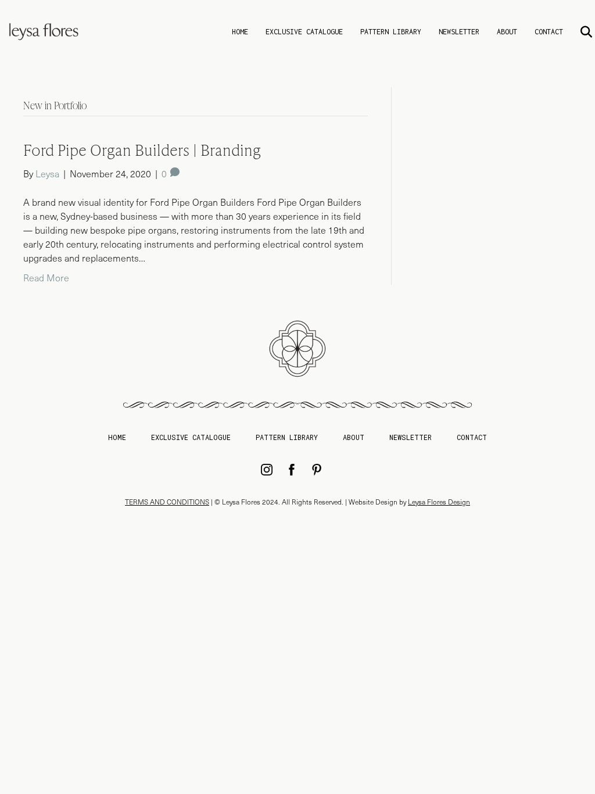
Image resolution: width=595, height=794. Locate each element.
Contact (549, 31)
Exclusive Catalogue (304, 31)
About (507, 31)
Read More (46, 277)
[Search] (579, 32)
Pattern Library (390, 31)
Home (240, 31)
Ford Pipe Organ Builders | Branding (142, 149)
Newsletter (459, 31)
